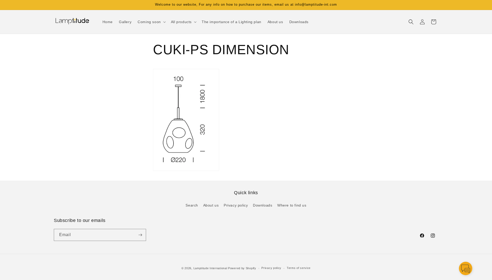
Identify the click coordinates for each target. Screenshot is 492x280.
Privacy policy (236, 205)
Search (192, 205)
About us (211, 205)
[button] (151, 21)
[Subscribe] (140, 235)
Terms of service (299, 267)
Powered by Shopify (242, 268)
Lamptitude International (210, 268)
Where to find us (291, 205)
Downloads (262, 205)
